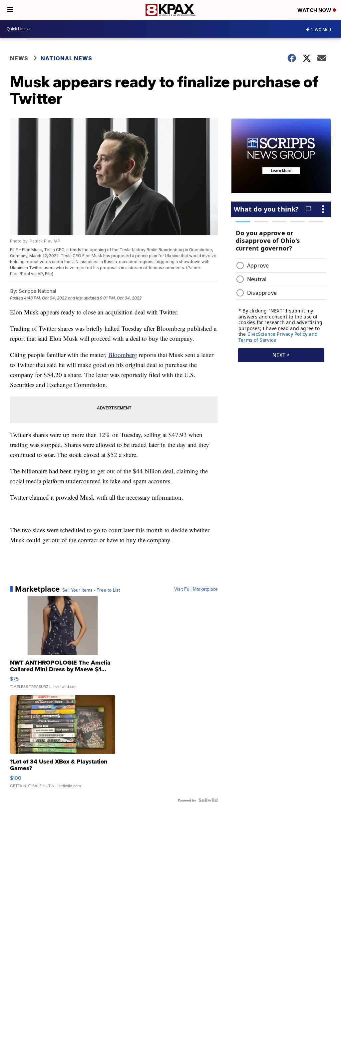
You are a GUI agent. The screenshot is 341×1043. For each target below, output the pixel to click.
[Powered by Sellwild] (208, 800)
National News (66, 58)
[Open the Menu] (10, 10)
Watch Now (315, 10)
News (19, 58)
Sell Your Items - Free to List (91, 590)
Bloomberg (122, 354)
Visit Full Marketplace (196, 589)
